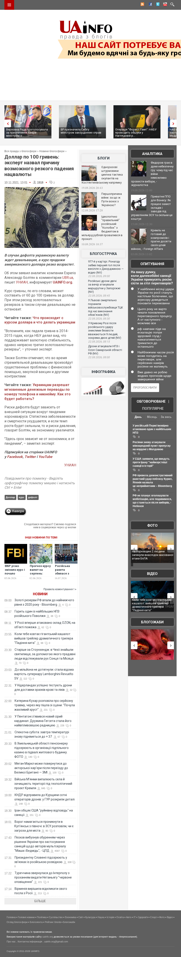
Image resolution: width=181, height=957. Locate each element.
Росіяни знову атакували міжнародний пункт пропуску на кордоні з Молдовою (152, 446)
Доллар (10, 497)
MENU (9, 5)
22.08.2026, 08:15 (99, 341)
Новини (40, 594)
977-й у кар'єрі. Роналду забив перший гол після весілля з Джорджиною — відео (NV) (106, 267)
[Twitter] (157, 4)
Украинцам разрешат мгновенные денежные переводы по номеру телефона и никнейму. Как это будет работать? (37, 392)
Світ (80, 917)
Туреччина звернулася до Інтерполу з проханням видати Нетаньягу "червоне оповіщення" (43, 877)
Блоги (103, 158)
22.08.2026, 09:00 (99, 276)
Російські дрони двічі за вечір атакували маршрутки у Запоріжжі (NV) (104, 286)
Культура (90, 917)
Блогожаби (152, 622)
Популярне (153, 408)
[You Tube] (164, 4)
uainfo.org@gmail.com (56, 941)
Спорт (153, 917)
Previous (6, 123)
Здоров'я (143, 917)
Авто (128, 917)
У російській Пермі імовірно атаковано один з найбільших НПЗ (152, 429)
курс (21, 497)
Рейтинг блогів (53, 922)
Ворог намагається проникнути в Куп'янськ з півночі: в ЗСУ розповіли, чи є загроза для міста (44, 826)
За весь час (166, 417)
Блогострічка (103, 254)
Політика (42, 917)
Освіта (120, 917)
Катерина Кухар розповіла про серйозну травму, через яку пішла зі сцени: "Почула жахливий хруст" (44, 705)
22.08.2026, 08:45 (99, 295)
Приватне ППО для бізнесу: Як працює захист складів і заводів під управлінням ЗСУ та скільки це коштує (151, 207)
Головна (11, 917)
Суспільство (56, 917)
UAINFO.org (62, 282)
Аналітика (152, 154)
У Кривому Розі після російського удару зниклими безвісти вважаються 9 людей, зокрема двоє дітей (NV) (104, 330)
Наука (101, 917)
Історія (110, 917)
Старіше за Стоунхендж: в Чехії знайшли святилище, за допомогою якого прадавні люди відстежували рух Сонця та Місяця (44, 654)
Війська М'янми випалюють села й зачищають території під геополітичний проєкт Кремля (43, 783)
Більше (40, 901)
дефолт (32, 497)
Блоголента (36, 922)
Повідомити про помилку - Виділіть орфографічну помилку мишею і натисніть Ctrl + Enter (39, 483)
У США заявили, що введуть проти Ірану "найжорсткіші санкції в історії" (151, 462)
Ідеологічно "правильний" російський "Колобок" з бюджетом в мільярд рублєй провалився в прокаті (102, 228)
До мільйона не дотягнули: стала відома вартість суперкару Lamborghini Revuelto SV (44, 674)
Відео (152, 574)
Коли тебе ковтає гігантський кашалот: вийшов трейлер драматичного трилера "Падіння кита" (43, 638)
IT (135, 917)
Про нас (11, 941)
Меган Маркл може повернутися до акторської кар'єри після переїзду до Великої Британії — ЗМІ (41, 768)
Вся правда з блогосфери (20, 151)
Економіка (70, 917)
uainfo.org (47, 936)
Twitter (31, 457)
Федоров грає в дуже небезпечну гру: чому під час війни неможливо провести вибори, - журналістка (152, 174)
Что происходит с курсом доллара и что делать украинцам (39, 320)
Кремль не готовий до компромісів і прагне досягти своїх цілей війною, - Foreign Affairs (151, 240)
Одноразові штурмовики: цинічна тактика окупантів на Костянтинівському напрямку (102, 174)
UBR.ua (67, 278)
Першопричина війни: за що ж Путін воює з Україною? (111, 199)
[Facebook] (149, 4)
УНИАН (22, 282)
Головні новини (26, 917)
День (138, 417)
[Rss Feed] (142, 4)
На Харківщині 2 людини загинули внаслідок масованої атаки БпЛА (152, 555)
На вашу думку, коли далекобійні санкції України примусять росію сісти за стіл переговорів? (152, 277)
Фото (152, 525)
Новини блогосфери (51, 151)
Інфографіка (103, 372)
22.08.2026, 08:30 (99, 318)
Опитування (152, 264)
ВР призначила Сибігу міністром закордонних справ (81, 131)
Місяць (152, 417)
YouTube (45, 457)
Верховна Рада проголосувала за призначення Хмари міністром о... (27, 132)
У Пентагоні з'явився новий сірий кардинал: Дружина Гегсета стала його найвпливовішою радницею (43, 721)
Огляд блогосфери (17, 922)
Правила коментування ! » (59, 589)
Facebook (15, 457)
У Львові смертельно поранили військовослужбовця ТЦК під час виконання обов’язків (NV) (105, 307)
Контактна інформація (30, 941)
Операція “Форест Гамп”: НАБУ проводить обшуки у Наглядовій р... (135, 132)
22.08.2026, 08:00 (99, 357)
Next (174, 123)
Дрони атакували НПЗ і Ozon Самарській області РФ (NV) (105, 350)
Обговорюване (151, 401)
